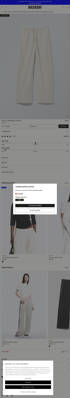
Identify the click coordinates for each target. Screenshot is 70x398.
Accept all (28, 382)
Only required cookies (28, 387)
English (19, 200)
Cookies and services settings (28, 392)
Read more (28, 378)
